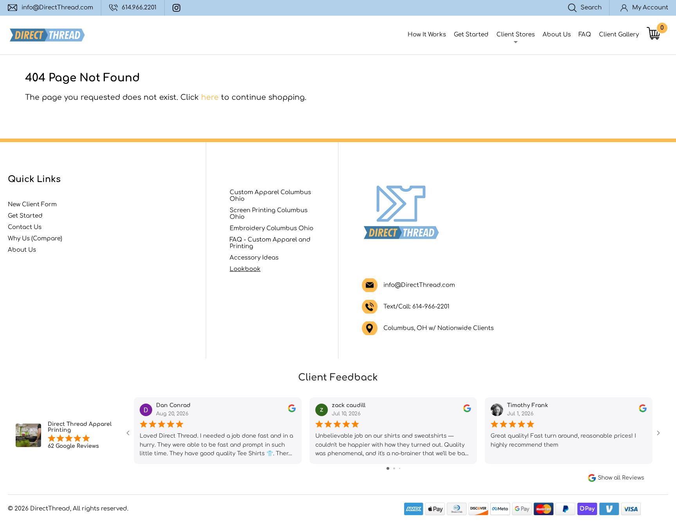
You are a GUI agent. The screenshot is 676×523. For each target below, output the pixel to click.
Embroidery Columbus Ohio (271, 228)
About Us (557, 34)
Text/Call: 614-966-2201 (416, 306)
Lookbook (245, 269)
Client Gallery (619, 34)
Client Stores (515, 34)
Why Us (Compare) (35, 238)
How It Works (427, 34)
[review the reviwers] (292, 410)
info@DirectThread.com (57, 7)
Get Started (471, 34)
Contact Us (24, 227)
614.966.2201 (139, 7)
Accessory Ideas (254, 257)
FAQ (585, 34)
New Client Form (32, 204)
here (210, 97)
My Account (650, 7)
